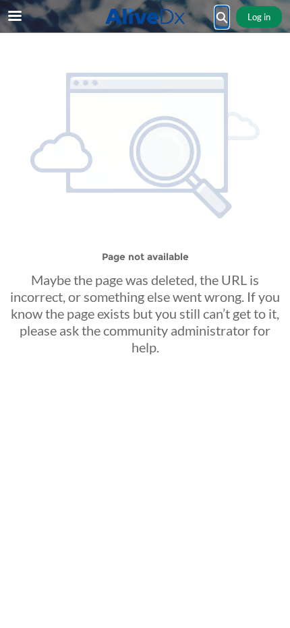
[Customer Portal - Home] (145, 16)
